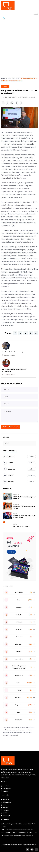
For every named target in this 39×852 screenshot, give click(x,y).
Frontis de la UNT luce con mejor (13, 352)
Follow (31, 456)
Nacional (16, 494)
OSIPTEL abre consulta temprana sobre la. (24, 498)
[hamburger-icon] (36, 13)
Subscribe (31, 475)
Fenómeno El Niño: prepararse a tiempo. (24, 507)
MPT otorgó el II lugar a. (21, 526)
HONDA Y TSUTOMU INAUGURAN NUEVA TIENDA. (24, 517)
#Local (5, 86)
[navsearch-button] (3, 18)
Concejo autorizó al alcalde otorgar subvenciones (14, 370)
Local (15, 513)
